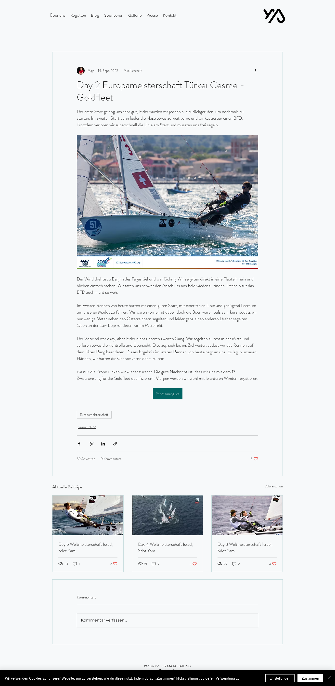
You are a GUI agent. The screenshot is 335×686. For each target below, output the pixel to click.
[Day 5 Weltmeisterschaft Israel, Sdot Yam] (87, 515)
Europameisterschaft (94, 414)
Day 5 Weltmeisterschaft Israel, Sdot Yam (85, 547)
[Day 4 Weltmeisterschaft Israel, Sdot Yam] (167, 515)
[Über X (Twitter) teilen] (91, 443)
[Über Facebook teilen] (79, 443)
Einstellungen (280, 678)
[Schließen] (329, 678)
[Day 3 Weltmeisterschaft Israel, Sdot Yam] (247, 515)
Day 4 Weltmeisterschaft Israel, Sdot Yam (165, 547)
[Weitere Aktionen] (255, 71)
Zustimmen (310, 678)
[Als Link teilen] (115, 443)
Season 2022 (87, 426)
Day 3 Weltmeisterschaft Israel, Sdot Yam (245, 547)
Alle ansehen (274, 486)
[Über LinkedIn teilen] (103, 443)
